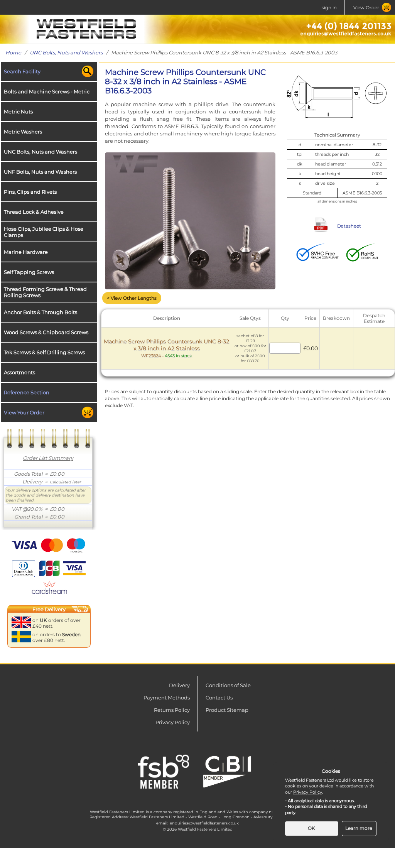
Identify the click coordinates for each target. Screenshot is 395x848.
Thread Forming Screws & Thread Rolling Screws (45, 292)
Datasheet (349, 226)
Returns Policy (172, 710)
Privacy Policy (172, 722)
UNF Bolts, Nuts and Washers (40, 172)
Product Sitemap (227, 710)
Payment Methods (166, 697)
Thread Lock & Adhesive (34, 212)
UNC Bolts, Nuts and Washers (66, 52)
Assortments (19, 372)
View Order (366, 7)
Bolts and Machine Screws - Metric (46, 91)
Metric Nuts (18, 111)
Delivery (179, 685)
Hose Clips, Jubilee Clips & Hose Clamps (43, 232)
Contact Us (219, 697)
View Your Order (24, 412)
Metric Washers (23, 131)
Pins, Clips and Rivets (30, 192)
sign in (329, 7)
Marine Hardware (26, 252)
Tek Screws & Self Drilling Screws (44, 352)
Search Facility (22, 71)
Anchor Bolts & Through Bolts (40, 312)
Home (13, 52)
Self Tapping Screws (29, 272)
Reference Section (26, 392)
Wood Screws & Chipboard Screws (46, 332)
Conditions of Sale (228, 685)
